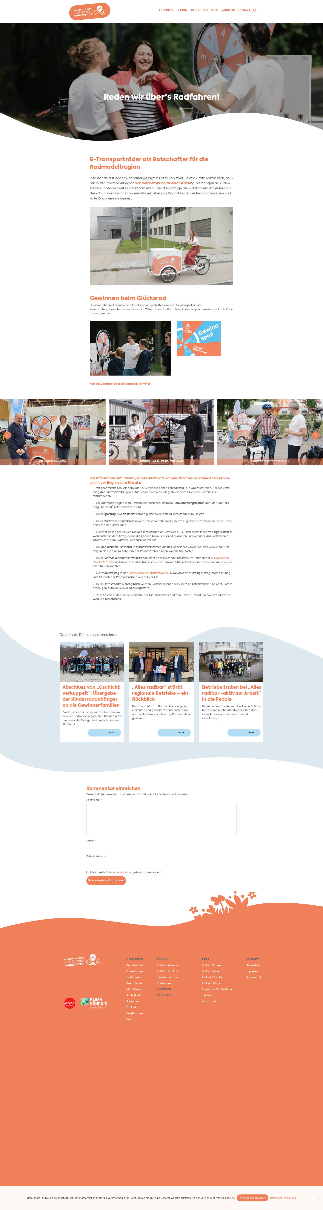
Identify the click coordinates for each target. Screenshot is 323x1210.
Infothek (207, 995)
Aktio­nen (166, 10)
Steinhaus (132, 1001)
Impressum (253, 971)
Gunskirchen (134, 971)
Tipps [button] (214, 10)
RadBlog (164, 995)
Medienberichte (167, 977)
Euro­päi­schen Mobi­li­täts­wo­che (148, 573)
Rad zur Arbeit (211, 971)
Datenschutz (254, 977)
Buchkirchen (134, 965)
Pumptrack (209, 1001)
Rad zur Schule (211, 965)
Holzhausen (133, 977)
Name (90, 841)
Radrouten (164, 983)
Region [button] (182, 10)
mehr (112, 732)
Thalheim (132, 1007)
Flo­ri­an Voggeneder (319, 33)
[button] (255, 10)
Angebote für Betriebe (217, 989)
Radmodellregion (168, 965)
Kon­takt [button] (244, 10)
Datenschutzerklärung (119, 872)
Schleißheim (134, 995)
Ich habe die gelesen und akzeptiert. (126, 872)
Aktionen (164, 989)
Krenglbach (134, 983)
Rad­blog (228, 10)
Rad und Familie (212, 977)
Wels (129, 1019)
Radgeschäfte (211, 983)
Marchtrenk (134, 989)
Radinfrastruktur (167, 971)
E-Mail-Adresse (96, 856)
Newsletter (253, 965)
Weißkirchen (134, 1013)
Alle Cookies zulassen (252, 1197)
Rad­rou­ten (199, 10)
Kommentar (94, 800)
